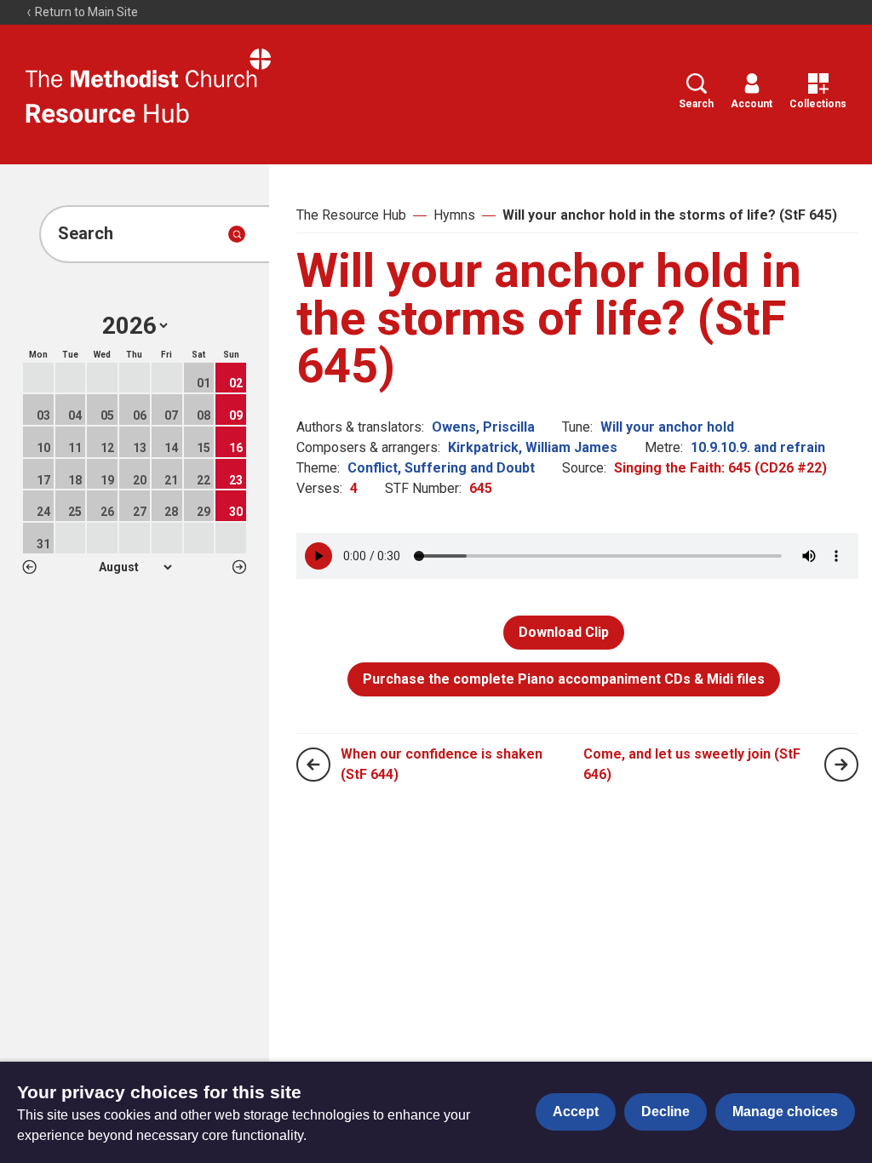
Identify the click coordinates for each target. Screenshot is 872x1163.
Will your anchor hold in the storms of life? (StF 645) (669, 215)
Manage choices (785, 1111)
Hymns (454, 215)
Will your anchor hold (667, 427)
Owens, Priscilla (483, 427)
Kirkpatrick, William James (532, 447)
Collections (817, 104)
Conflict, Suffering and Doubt (441, 468)
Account (751, 104)
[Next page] (841, 765)
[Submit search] (236, 234)
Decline (665, 1111)
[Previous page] (313, 765)
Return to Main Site (85, 12)
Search (696, 104)
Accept (576, 1111)
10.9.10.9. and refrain (758, 447)
